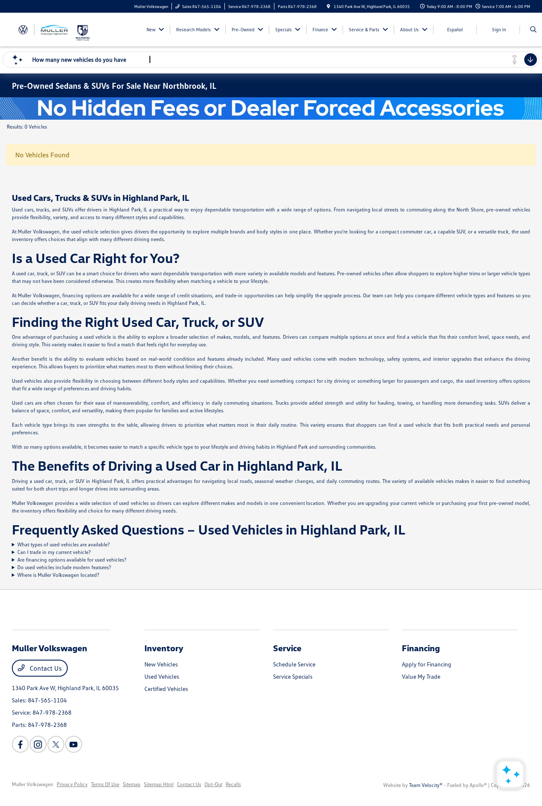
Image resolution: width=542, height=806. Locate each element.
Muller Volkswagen (32, 784)
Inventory (163, 648)
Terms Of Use (105, 784)
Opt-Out (213, 784)
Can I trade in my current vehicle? (54, 552)
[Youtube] (73, 744)
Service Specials (292, 676)
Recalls (233, 784)
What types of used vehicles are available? (63, 544)
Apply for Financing (426, 664)
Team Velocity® (425, 785)
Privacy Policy (72, 784)
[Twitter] (55, 744)
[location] (328, 6)
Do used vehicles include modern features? (64, 567)
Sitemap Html (159, 784)
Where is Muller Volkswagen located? (58, 575)
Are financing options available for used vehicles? (71, 560)
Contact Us (45, 668)
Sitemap (132, 784)
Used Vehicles (161, 676)
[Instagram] (38, 744)
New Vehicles (161, 664)
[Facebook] (20, 744)
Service (287, 648)
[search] (533, 30)
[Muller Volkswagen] (43, 29)
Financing (421, 648)
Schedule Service (294, 664)
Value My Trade (421, 676)
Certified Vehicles (166, 688)
